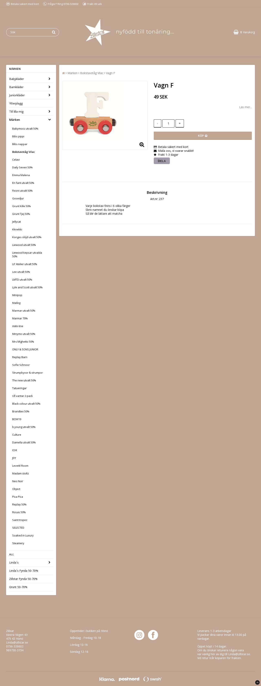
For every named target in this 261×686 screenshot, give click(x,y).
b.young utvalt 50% (23, 427)
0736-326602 (14, 646)
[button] (244, 32)
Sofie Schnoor (21, 365)
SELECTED (18, 527)
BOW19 (16, 419)
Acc (11, 554)
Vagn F (110, 73)
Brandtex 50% (20, 411)
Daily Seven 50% (22, 167)
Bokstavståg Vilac (23, 152)
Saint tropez (19, 520)
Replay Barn (19, 357)
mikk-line (17, 326)
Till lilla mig (16, 111)
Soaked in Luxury (23, 535)
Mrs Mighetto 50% (23, 341)
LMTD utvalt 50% (22, 279)
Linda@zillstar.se (17, 642)
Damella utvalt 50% (24, 442)
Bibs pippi (18, 136)
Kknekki (17, 229)
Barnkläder (16, 87)
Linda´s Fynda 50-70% (23, 571)
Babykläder (16, 79)
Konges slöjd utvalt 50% (26, 237)
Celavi (16, 159)
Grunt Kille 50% (21, 206)
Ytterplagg (16, 103)
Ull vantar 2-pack (22, 396)
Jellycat (16, 221)
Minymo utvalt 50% (23, 334)
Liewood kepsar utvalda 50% (27, 254)
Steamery (18, 543)
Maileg (16, 303)
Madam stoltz (20, 473)
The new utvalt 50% (24, 380)
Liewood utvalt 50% (24, 245)
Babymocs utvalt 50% (25, 128)
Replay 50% (19, 504)
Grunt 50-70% (18, 587)
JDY (14, 458)
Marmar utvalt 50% (23, 310)
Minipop (17, 295)
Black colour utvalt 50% (26, 403)
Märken (14, 120)
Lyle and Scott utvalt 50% (27, 287)
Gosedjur (18, 198)
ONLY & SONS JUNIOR (25, 349)
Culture (16, 434)
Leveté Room (20, 465)
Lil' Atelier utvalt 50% (24, 264)
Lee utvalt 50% (21, 272)
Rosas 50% (19, 512)
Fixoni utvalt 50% (22, 190)
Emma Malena (21, 175)
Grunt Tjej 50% (21, 214)
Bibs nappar (19, 144)
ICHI (14, 450)
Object (16, 489)
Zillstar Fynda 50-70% (23, 579)
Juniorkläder (17, 95)
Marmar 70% (20, 318)
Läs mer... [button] (245, 107)
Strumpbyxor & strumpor (27, 372)
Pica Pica (17, 496)
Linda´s (14, 562)
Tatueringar (19, 388)
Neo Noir (17, 481)
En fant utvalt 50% (23, 183)
